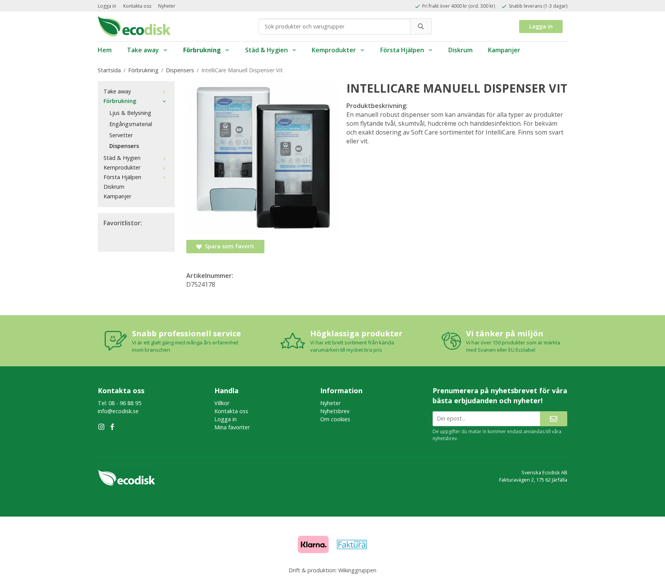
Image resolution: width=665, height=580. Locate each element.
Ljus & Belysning (130, 112)
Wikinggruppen (357, 570)
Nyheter (166, 6)
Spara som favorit (228, 246)
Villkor (221, 403)
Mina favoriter (232, 427)
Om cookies (335, 419)
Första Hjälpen (402, 50)
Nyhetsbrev (334, 411)
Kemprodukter (334, 50)
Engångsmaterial (130, 124)
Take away (143, 50)
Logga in (107, 6)
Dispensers (124, 146)
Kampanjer (504, 50)
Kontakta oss (137, 6)
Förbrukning (202, 50)
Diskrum (460, 50)
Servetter (121, 135)
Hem (105, 50)
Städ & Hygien (266, 50)
